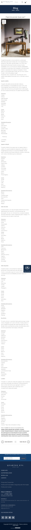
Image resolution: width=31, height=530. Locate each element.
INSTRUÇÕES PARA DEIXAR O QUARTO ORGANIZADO (15, 434)
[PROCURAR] (22, 2)
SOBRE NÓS (4, 470)
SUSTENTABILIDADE (6, 473)
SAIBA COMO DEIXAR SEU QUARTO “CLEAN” (12, 429)
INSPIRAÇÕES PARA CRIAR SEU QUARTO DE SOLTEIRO (15, 436)
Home (13, 10)
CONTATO (3, 478)
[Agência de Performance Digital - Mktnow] (15, 527)
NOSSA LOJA (4, 475)
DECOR (17, 10)
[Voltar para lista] (15, 442)
